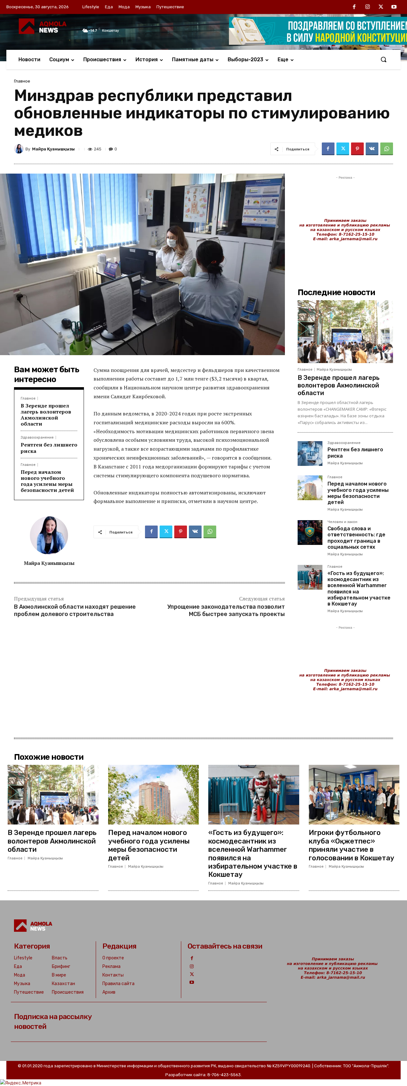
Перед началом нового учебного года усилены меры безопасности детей (47, 481)
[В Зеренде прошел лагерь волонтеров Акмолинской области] (345, 331)
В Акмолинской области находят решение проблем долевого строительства (75, 610)
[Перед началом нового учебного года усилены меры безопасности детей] (310, 487)
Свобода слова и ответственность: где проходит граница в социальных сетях (356, 538)
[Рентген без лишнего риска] (310, 453)
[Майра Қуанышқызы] (19, 149)
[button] (383, 59)
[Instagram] (367, 7)
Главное (22, 81)
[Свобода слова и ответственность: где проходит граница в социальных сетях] (310, 532)
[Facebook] (354, 7)
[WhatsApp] (386, 148)
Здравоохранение (37, 437)
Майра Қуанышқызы (53, 149)
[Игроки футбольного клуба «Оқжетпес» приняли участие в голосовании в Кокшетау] (354, 794)
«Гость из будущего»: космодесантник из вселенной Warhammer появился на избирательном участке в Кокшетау (252, 853)
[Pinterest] (357, 148)
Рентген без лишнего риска (49, 447)
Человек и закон (342, 522)
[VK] (372, 148)
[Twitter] (381, 7)
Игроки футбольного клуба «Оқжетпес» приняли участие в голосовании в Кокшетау (351, 845)
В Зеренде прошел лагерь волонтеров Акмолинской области (46, 414)
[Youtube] (394, 7)
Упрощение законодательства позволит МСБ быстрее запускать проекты (226, 610)
